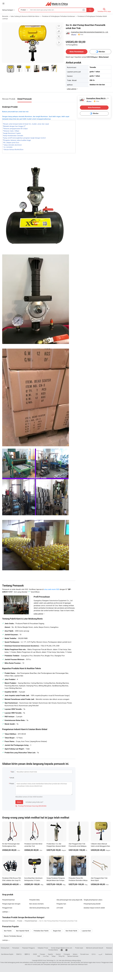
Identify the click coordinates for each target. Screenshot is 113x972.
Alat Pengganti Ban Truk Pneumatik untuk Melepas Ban (77, 846)
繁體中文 (27, 954)
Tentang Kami (5, 948)
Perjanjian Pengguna (28, 948)
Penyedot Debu (34, 900)
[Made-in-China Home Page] (56, 4)
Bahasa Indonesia (73, 956)
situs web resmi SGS (51, 589)
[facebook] (62, 950)
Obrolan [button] (102, 52)
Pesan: (12, 783)
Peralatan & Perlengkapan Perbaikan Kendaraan (58, 16)
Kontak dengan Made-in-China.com (61, 948)
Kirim (19, 802)
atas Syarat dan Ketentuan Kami (78, 964)
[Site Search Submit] (90, 10)
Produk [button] (23, 10)
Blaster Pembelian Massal (13, 936)
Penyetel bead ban (8, 900)
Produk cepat (79, 948)
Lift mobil (59, 908)
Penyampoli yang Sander (92, 904)
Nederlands (108, 954)
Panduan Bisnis (53, 950)
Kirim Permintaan (77, 52)
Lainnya (5, 940)
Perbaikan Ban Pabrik (41, 931)
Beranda (5, 16)
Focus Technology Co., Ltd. (50, 960)
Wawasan (109, 948)
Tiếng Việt (61, 956)
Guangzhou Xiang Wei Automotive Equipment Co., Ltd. (89, 32)
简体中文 (19, 954)
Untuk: (12, 778)
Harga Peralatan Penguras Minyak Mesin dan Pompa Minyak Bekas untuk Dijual (56, 880)
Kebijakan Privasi (43, 948)
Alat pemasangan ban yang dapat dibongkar (70, 900)
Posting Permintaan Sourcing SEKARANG (30, 806)
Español (50, 954)
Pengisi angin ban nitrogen (11, 904)
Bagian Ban (57, 931)
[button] (3, 3)
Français (42, 954)
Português (67, 954)
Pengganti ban (7, 908)
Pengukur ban (61, 904)
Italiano (75, 954)
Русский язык (84, 954)
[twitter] (66, 950)
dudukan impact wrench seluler (94, 908)
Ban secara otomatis (36, 904)
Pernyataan (15, 948)
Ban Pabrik (7, 931)
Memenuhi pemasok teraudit (94, 948)
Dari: (12, 772)
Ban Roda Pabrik (71, 931)
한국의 (94, 954)
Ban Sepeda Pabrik (22, 931)
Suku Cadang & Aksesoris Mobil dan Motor (25, 16)
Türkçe (53, 956)
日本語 (35, 954)
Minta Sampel (104, 57)
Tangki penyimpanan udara (93, 900)
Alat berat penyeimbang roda (39, 908)
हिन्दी (39, 956)
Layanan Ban (86, 931)
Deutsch (58, 954)
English (11, 954)
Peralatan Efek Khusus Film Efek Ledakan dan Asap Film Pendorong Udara (12, 880)
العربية (100, 954)
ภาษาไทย (46, 956)
